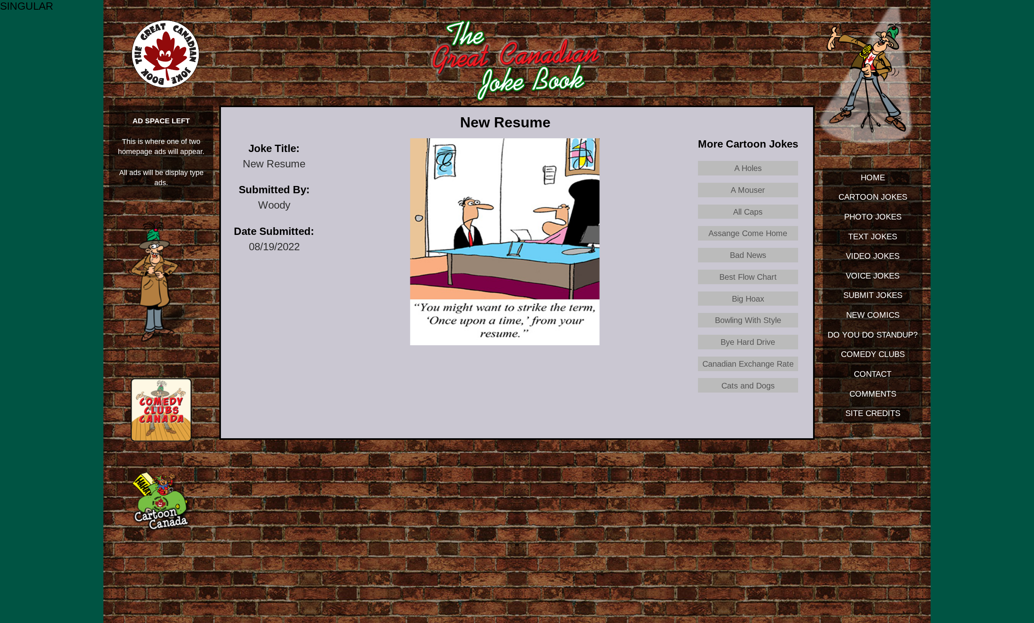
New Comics (872, 314)
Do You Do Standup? (873, 334)
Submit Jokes (872, 295)
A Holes (748, 168)
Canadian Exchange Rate (748, 363)
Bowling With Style (748, 320)
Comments (872, 393)
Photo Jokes (873, 216)
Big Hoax (748, 298)
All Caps (748, 211)
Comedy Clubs (873, 354)
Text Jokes (872, 236)
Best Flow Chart (748, 276)
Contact (872, 373)
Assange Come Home (747, 233)
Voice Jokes (872, 275)
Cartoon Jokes (873, 196)
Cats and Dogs (748, 385)
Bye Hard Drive (748, 341)
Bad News (748, 255)
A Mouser (748, 189)
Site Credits (872, 413)
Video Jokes (872, 255)
